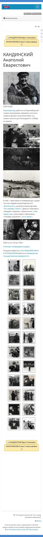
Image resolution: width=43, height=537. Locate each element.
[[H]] (6, 6)
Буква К (28, 13)
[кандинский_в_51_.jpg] (29, 409)
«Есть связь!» (27, 216)
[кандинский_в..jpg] (14, 265)
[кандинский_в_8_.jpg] (14, 294)
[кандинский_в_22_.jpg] (14, 366)
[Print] (38, 26)
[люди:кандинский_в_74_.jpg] (21, 184)
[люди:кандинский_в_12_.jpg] (21, 229)
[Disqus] (21, 482)
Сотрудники (37, 13)
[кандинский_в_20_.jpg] (29, 352)
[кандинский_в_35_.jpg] (29, 366)
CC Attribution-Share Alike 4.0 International (22, 529)
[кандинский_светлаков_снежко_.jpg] (29, 423)
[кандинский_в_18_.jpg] (29, 337)
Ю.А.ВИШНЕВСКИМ (29, 250)
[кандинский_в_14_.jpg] (29, 308)
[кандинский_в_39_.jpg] (29, 380)
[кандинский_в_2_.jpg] (29, 265)
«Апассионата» (9, 206)
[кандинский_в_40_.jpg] (14, 395)
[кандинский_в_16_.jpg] (29, 323)
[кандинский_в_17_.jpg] (14, 337)
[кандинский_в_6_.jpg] (14, 280)
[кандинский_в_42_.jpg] (29, 395)
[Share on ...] (35, 26)
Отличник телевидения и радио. (16, 246)
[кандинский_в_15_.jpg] (14, 323)
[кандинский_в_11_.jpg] (29, 294)
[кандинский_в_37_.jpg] (14, 380)
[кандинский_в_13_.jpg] (14, 308)
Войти (38, 521)
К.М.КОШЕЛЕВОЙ (10, 253)
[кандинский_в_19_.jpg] (14, 352)
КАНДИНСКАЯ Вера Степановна (22, 37)
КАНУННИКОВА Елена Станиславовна (21, 42)
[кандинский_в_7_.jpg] (29, 280)
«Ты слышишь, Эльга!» (12, 208)
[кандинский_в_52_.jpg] (14, 423)
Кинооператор (9, 110)
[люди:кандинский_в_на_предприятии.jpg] (21, 136)
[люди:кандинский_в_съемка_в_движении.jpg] (21, 159)
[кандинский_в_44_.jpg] (14, 409)
